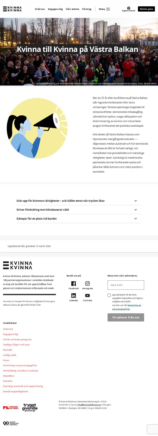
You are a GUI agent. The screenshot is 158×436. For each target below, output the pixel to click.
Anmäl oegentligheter (15, 391)
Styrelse (7, 380)
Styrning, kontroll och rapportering (23, 386)
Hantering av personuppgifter (20, 365)
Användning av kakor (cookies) (20, 370)
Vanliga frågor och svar (16, 344)
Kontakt (7, 349)
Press (6, 360)
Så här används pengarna (17, 339)
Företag (86, 8)
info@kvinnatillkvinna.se (89, 404)
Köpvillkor (8, 375)
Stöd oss (40, 8)
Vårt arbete (72, 8)
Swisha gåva (146, 9)
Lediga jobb (9, 355)
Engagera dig (55, 8)
